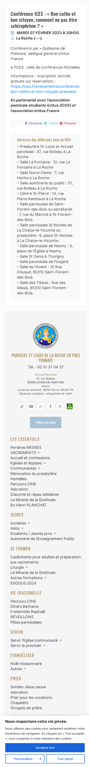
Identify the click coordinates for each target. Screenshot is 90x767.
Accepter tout (45, 747)
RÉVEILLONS (21, 617)
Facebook (35, 123)
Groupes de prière (26, 708)
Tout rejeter (65, 759)
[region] (45, 741)
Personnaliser (23, 759)
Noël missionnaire (26, 663)
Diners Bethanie (24, 606)
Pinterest (70, 123)
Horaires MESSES (25, 447)
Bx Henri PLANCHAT (28, 505)
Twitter (53, 123)
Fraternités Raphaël (27, 611)
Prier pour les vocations (31, 697)
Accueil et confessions (30, 458)
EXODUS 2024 (23, 583)
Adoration (19, 489)
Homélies (18, 479)
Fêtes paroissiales (26, 622)
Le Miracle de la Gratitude (32, 500)
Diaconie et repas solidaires (34, 494)
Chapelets (19, 702)
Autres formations (26, 578)
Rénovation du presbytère (33, 473)
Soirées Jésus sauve (28, 687)
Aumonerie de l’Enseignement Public (42, 538)
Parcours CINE (23, 484)
